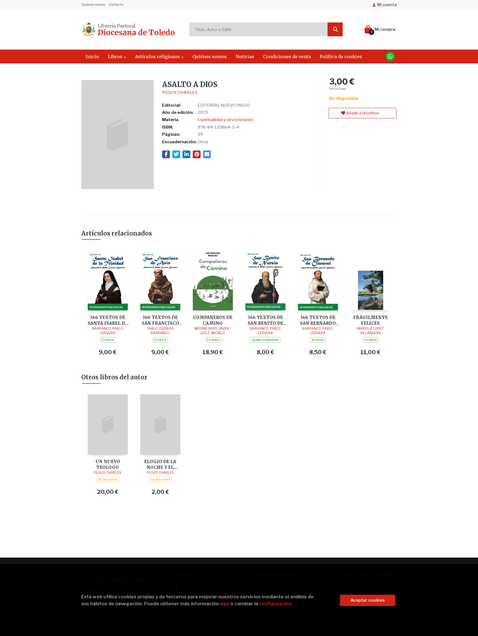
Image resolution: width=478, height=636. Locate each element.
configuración (275, 603)
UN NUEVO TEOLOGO (107, 464)
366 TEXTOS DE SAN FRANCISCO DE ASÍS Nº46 (160, 320)
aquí (224, 603)
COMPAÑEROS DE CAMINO (212, 320)
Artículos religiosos (158, 56)
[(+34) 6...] (390, 56)
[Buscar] (335, 29)
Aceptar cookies (367, 600)
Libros (115, 56)
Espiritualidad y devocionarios (225, 119)
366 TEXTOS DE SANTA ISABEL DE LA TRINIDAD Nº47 (108, 320)
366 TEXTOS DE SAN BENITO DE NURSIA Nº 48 (265, 320)
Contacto (116, 4)
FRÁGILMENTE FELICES (370, 320)
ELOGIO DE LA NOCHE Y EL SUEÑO (160, 464)
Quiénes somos (93, 4)
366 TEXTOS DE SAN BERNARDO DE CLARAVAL (318, 320)
